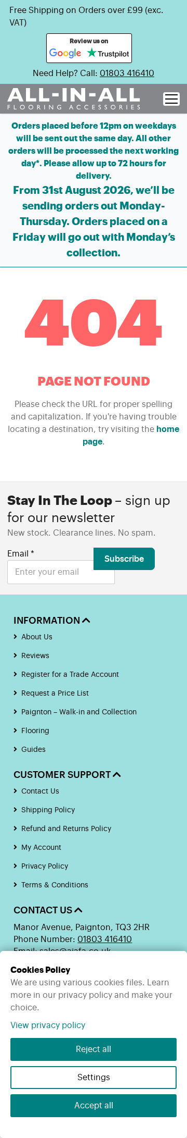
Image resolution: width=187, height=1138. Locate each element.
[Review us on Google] (65, 53)
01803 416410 (127, 73)
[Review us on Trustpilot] (108, 53)
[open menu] (171, 99)
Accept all (93, 1106)
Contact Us (40, 791)
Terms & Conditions (54, 885)
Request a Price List (55, 693)
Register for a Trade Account (70, 674)
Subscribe (124, 559)
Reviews (35, 656)
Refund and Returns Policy (66, 829)
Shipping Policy (48, 810)
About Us (36, 637)
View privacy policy (47, 1025)
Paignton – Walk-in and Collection (79, 712)
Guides (33, 749)
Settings (93, 1077)
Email (20, 554)
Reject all (93, 1049)
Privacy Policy (44, 866)
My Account (41, 847)
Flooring (35, 731)
